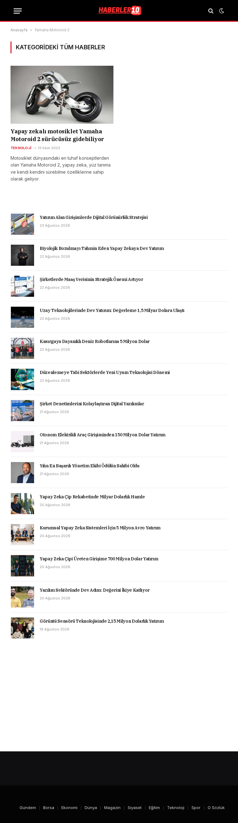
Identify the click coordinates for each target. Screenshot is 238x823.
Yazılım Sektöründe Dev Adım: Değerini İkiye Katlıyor (95, 590)
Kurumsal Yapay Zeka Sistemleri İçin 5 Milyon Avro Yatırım (100, 528)
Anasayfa (19, 30)
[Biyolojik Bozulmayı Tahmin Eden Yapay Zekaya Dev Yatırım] (22, 255)
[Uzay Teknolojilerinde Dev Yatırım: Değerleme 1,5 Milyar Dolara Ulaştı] (22, 317)
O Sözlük (216, 807)
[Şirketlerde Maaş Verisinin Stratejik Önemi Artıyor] (22, 286)
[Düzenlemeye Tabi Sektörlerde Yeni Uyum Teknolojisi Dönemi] (22, 379)
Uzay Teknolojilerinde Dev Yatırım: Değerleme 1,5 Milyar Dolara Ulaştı (112, 310)
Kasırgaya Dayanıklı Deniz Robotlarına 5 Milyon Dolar (95, 341)
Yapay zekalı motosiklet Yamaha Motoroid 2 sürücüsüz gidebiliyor (57, 135)
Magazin (112, 807)
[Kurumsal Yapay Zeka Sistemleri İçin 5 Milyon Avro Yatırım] (22, 534)
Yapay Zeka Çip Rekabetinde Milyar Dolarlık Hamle (92, 497)
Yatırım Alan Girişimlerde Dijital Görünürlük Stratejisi (94, 217)
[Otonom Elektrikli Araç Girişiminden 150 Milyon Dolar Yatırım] (22, 441)
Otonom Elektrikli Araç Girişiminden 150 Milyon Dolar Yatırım (102, 435)
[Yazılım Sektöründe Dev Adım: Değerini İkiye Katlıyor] (22, 596)
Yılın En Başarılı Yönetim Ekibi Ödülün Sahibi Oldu (89, 466)
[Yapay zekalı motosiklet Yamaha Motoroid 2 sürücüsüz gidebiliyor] (62, 95)
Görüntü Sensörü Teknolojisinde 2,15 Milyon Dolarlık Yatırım (102, 621)
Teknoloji (21, 148)
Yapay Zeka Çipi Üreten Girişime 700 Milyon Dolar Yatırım (99, 559)
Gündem (28, 807)
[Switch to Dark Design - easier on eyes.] (221, 11)
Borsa (48, 807)
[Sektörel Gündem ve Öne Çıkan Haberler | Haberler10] (119, 11)
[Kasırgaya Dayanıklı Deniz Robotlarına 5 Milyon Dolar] (22, 348)
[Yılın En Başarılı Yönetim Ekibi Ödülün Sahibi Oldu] (22, 472)
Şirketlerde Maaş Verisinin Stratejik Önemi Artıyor (91, 279)
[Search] (211, 11)
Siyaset (135, 807)
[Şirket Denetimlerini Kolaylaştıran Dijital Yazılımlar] (22, 410)
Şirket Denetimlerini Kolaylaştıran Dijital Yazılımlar (92, 404)
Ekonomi (69, 807)
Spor (196, 807)
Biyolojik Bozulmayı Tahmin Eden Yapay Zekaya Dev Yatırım (102, 248)
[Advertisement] (119, 695)
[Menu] (18, 11)
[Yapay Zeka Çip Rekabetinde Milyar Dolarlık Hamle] (22, 503)
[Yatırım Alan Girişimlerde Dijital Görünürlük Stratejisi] (22, 224)
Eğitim (154, 807)
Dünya (91, 807)
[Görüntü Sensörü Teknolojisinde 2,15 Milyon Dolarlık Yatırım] (22, 627)
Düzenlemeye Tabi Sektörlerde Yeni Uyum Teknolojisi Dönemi (105, 372)
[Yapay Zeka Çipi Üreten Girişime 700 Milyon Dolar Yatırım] (22, 565)
